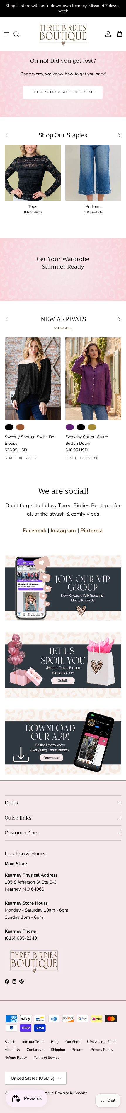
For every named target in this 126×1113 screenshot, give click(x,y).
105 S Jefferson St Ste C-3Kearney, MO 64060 (31, 882)
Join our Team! (33, 1041)
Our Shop (72, 1041)
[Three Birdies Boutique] (63, 34)
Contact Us (35, 1049)
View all (63, 328)
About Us (12, 1049)
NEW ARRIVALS (63, 319)
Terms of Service (46, 1057)
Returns (78, 1049)
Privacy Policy (102, 1049)
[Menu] (6, 34)
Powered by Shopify (71, 1093)
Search (10, 1041)
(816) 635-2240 (21, 938)
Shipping (58, 1049)
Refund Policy (16, 1057)
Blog (55, 1041)
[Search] (19, 34)
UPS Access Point (101, 1041)
